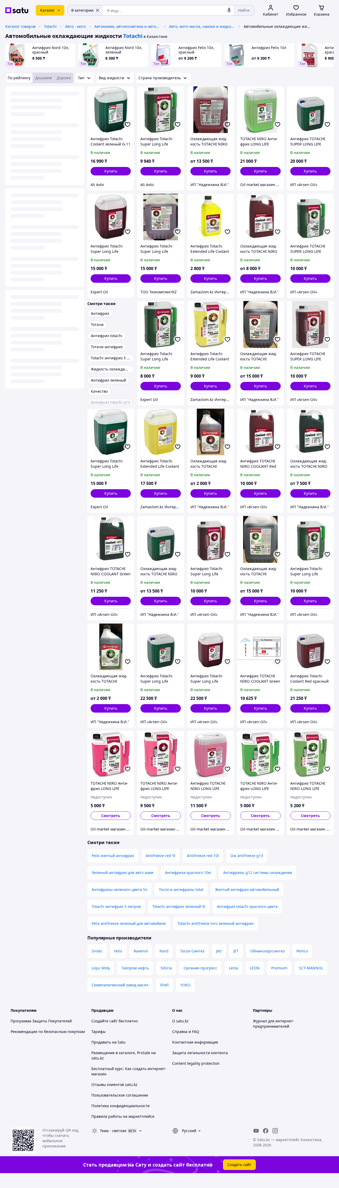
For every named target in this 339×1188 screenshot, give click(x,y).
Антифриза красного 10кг (188, 872)
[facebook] (265, 1131)
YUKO (185, 984)
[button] (111, 171)
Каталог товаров (20, 26)
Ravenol (141, 950)
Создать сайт (239, 1164)
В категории (82, 10)
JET (236, 950)
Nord (163, 950)
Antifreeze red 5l (160, 855)
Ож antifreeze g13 (246, 855)
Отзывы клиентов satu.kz (114, 1084)
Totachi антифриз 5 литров (116, 906)
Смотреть (110, 815)
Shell (164, 984)
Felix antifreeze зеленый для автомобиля (129, 923)
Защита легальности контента (200, 1052)
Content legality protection (196, 1063)
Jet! (219, 950)
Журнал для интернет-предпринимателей (273, 1023)
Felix (118, 950)
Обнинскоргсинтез (267, 950)
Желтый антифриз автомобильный (247, 889)
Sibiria (166, 967)
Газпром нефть (135, 967)
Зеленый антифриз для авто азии (122, 872)
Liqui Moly (101, 967)
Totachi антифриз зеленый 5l (178, 906)
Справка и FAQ (185, 1031)
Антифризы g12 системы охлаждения (257, 872)
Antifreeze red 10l (203, 855)
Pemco (302, 950)
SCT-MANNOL (311, 967)
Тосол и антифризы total (181, 889)
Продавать (101, 1042)
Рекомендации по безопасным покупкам (48, 1031)
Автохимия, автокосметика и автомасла (127, 26)
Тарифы (98, 1031)
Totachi (50, 26)
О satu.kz (180, 1020)
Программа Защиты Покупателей (41, 1020)
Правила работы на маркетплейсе (122, 1116)
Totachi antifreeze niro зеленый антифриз (215, 923)
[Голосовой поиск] (229, 10)
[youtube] (256, 1131)
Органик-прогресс (200, 967)
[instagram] (275, 1131)
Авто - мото (75, 26)
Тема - (113, 1130)
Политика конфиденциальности (120, 1105)
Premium (279, 967)
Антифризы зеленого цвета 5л (119, 889)
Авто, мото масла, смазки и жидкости (202, 26)
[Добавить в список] (127, 124)
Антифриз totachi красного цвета (247, 906)
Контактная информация (195, 1042)
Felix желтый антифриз (113, 855)
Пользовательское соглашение (119, 1095)
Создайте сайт (104, 1020)
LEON (255, 967)
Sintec (97, 950)
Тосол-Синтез (192, 950)
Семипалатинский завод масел (120, 984)
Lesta (233, 967)
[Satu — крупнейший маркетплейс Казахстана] (16, 10)
